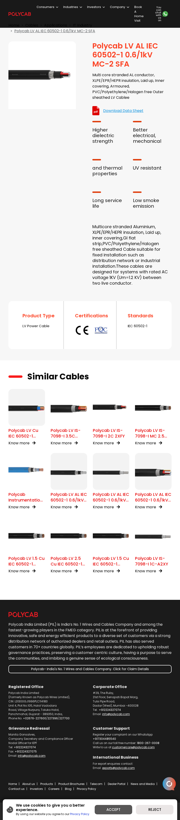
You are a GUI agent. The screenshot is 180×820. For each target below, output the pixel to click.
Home (12, 784)
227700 (64, 718)
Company (117, 7)
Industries (70, 7)
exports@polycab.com (118, 768)
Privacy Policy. (80, 814)
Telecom (96, 784)
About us (28, 784)
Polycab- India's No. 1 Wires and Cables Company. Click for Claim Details (90, 669)
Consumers (45, 7)
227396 (53, 718)
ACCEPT (113, 809)
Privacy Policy (86, 789)
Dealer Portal (116, 784)
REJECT (154, 809)
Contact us (16, 789)
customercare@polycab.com (133, 747)
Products (46, 784)
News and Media (143, 784)
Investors (94, 7)
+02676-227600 (34, 718)
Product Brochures (71, 784)
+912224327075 (26, 751)
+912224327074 (110, 710)
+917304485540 (104, 739)
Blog (68, 789)
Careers (54, 789)
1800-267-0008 (148, 743)
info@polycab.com (116, 714)
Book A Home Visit (139, 14)
